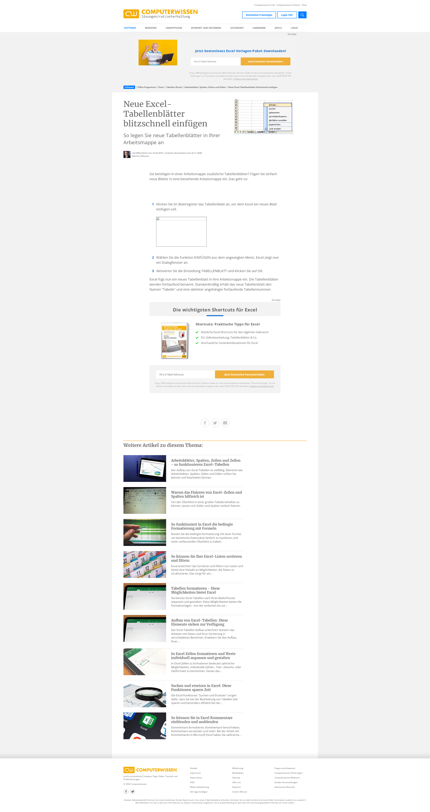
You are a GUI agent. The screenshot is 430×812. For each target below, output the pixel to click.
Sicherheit (237, 27)
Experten (236, 787)
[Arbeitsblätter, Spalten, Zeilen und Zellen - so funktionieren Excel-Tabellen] (144, 468)
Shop (304, 5)
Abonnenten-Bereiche (284, 787)
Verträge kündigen (198, 791)
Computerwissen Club (264, 5)
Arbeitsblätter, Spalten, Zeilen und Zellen (205, 87)
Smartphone (174, 27)
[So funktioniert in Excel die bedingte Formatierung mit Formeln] (144, 532)
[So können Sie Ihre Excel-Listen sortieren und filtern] (144, 564)
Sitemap (236, 777)
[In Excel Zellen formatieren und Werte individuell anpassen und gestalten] (144, 661)
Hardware (259, 27)
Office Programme (147, 87)
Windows (151, 27)
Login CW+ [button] (287, 14)
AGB (192, 782)
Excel (161, 87)
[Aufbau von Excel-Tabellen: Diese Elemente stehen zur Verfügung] (144, 628)
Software (130, 27)
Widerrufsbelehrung (199, 787)
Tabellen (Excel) (174, 87)
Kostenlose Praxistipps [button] (259, 14)
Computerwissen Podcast (288, 5)
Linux (294, 27)
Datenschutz (196, 777)
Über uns (236, 782)
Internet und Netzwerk (206, 27)
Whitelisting (237, 768)
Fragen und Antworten (284, 768)
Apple (278, 27)
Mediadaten (238, 772)
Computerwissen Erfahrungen (288, 772)
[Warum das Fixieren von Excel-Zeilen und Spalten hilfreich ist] (144, 500)
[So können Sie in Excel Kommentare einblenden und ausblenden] (144, 725)
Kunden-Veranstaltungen (286, 782)
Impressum (195, 772)
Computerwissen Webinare (287, 777)
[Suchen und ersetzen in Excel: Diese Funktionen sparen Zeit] (144, 693)
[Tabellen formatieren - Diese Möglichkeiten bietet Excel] (144, 596)
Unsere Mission (239, 791)
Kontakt (193, 768)
